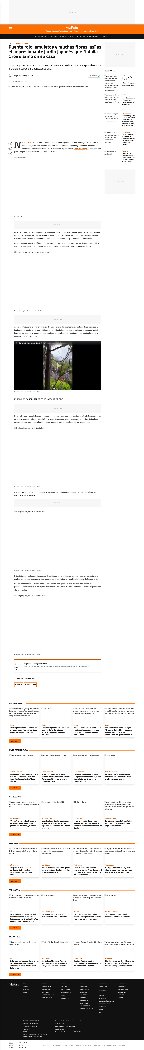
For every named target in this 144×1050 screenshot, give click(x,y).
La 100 (71, 1045)
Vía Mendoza (65, 998)
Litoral (78, 36)
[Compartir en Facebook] (10, 143)
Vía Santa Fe (84, 997)
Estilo (11, 43)
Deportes (102, 1006)
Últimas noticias (104, 993)
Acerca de (26, 1029)
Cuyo (85, 36)
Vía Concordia (85, 1006)
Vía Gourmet (122, 992)
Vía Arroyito (46, 989)
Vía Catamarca (66, 992)
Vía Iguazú (83, 992)
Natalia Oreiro (22, 43)
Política (102, 995)
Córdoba (45, 36)
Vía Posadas (84, 986)
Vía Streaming (123, 989)
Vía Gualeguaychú (86, 1008)
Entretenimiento (105, 1004)
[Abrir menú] (27, 27)
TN (49, 1045)
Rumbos (121, 997)
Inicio (37, 36)
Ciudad (78, 1045)
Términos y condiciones (31, 1021)
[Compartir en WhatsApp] (10, 148)
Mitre (65, 1045)
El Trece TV (57, 1045)
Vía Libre (121, 995)
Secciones (104, 36)
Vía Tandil (45, 992)
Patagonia (93, 36)
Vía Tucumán (65, 989)
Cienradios (87, 1045)
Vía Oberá (83, 995)
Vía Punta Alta (47, 997)
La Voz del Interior (110, 1045)
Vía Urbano (122, 986)
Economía (102, 998)
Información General (106, 1001)
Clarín (44, 1045)
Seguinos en (93, 75)
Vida (100, 1012)
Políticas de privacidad (31, 1023)
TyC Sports (97, 1045)
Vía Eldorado (84, 989)
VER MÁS (14, 741)
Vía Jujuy (64, 986)
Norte (70, 36)
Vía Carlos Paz (47, 986)
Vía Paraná (84, 1003)
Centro (63, 36)
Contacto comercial (30, 1026)
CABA (25, 992)
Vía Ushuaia (103, 986)
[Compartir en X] (10, 153)
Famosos (18, 684)
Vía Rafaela (84, 1000)
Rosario (54, 36)
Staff (25, 1032)
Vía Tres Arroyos (48, 995)
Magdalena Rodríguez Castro (24, 76)
